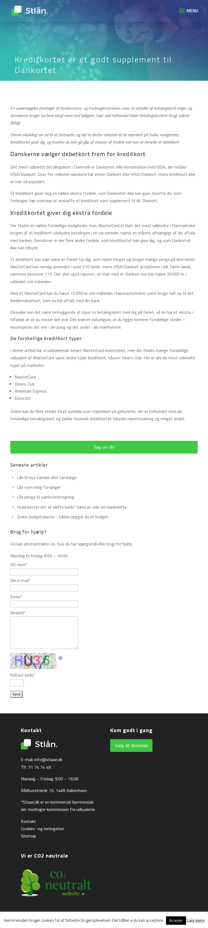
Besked (17, 612)
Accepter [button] (176, 920)
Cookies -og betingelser (42, 828)
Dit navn (19, 564)
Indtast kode (22, 675)
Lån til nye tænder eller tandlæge (47, 477)
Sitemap (28, 836)
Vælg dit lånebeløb (131, 745)
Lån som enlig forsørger (39, 487)
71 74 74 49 (39, 767)
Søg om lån (104, 447)
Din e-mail (20, 580)
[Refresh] (61, 656)
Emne (16, 596)
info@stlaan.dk (48, 759)
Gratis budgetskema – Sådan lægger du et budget (62, 516)
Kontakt (28, 821)
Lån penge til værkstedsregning (45, 497)
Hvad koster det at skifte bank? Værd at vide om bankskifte (72, 507)
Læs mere (195, 920)
